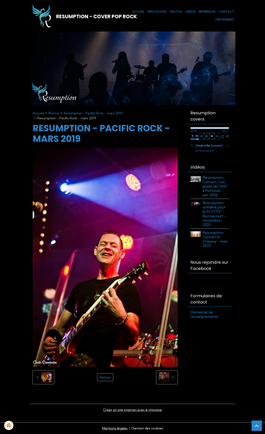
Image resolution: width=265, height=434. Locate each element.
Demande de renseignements (204, 314)
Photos (176, 12)
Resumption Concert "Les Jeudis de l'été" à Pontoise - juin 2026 (215, 186)
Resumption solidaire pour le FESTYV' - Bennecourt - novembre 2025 (214, 214)
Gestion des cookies (147, 428)
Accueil (138, 12)
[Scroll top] (257, 426)
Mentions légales (115, 428)
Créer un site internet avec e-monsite (132, 410)
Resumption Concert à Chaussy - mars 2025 (215, 239)
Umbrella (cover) (209, 147)
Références (207, 12)
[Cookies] (8, 425)
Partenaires (225, 19)
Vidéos (190, 12)
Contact (226, 12)
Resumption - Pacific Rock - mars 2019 (93, 113)
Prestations (157, 12)
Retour (105, 377)
